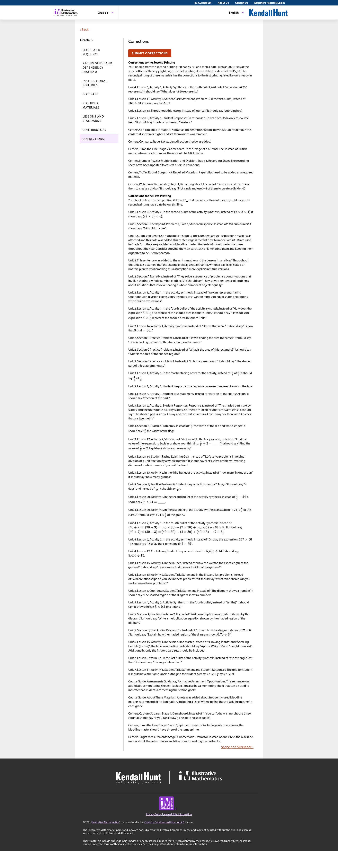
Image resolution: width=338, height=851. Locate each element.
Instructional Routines (95, 83)
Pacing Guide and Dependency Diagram (97, 67)
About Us (223, 2)
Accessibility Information (177, 814)
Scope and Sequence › (237, 747)
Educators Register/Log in (269, 2)
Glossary (91, 94)
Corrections (93, 139)
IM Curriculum (202, 2)
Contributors (94, 130)
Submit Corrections (150, 53)
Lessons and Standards (93, 118)
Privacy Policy (154, 814)
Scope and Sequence (91, 52)
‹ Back (84, 29)
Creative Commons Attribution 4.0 (164, 822)
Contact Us (241, 2)
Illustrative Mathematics (105, 822)
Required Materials (91, 105)
